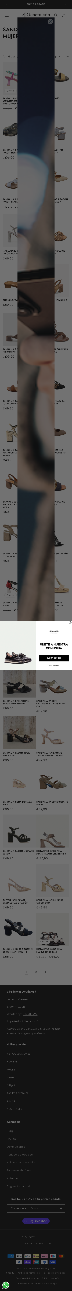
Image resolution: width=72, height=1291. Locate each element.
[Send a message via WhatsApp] (6, 1285)
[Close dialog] (70, 622)
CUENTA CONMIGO (54, 658)
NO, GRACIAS (54, 665)
